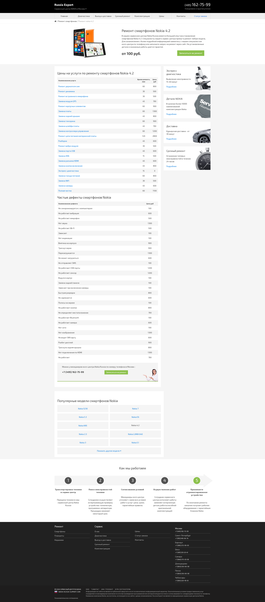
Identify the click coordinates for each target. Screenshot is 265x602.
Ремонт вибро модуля (68, 146)
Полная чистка (64, 190)
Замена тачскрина (66, 121)
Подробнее (171, 86)
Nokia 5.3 (83, 417)
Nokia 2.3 (83, 434)
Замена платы (64, 111)
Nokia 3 (83, 442)
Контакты (181, 16)
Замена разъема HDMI (68, 161)
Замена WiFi (63, 181)
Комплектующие (142, 16)
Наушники (59, 540)
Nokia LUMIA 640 (135, 434)
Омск (177, 549)
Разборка (62, 141)
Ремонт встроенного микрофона (73, 96)
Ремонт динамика (66, 91)
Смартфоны (60, 531)
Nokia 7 (135, 408)
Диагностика (84, 16)
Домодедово (181, 563)
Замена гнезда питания (69, 176)
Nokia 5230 (83, 408)
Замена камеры (65, 186)
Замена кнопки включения (70, 166)
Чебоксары (180, 577)
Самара (178, 556)
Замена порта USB (66, 151)
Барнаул (179, 542)
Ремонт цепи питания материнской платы (77, 136)
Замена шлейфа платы (68, 126)
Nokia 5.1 (135, 442)
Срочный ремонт (122, 16)
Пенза (178, 570)
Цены (161, 16)
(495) (197, 5)
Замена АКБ (63, 156)
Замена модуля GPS (67, 101)
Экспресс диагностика (68, 171)
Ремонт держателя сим (69, 86)
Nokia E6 (135, 417)
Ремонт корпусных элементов (72, 106)
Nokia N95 (83, 425)
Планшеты (59, 536)
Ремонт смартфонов (67, 21)
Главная (64, 16)
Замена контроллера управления (73, 131)
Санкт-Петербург (183, 535)
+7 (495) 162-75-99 (73, 371)
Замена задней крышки (69, 116)
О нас (97, 531)
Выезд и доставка (103, 16)
